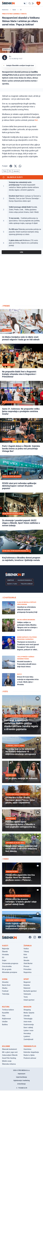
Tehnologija (28, 1019)
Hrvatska (5, 955)
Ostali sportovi (29, 1000)
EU (21, 9)
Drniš (25, 957)
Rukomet (27, 988)
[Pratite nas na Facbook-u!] (30, 937)
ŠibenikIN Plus (30, 1046)
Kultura (5, 1007)
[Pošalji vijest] (33, 3)
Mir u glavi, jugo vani (10, 1052)
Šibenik (5, 952)
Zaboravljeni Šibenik (9, 1055)
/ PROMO (6, 306)
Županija (28, 946)
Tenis (26, 997)
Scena (4, 979)
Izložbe (5, 1022)
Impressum (21, 1074)
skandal (16, 171)
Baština (5, 1025)
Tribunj (26, 952)
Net (36, 120)
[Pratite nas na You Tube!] (39, 937)
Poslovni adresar (26, 584)
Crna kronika (7, 966)
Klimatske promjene (9, 972)
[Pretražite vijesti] (29, 3)
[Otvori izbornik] (38, 3)
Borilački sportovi (30, 991)
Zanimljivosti (28, 1039)
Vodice (26, 949)
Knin (25, 955)
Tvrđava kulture (8, 1010)
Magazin (27, 1007)
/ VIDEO (5, 859)
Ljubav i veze (28, 1030)
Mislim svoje (6, 1061)
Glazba (4, 988)
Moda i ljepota (29, 1013)
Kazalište (5, 1013)
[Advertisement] (21, 281)
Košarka (27, 985)
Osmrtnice (10, 580)
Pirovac (26, 966)
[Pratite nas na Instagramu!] (34, 937)
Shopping (27, 1010)
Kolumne (6, 1046)
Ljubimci (27, 1036)
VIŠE (21, 252)
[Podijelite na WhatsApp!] (20, 166)
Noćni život (6, 985)
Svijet (4, 960)
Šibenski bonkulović (9, 1049)
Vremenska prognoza (10, 963)
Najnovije (5, 949)
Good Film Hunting (9, 1058)
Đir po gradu (6, 969)
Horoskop (27, 1033)
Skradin (26, 960)
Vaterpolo (27, 994)
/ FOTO (5, 691)
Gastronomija (29, 1025)
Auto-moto (28, 1022)
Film (3, 1016)
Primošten (27, 969)
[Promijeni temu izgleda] (25, 3)
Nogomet (27, 982)
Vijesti (14, 9)
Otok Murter (28, 963)
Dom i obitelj (28, 1028)
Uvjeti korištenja (21, 1077)
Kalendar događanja (25, 580)
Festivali (5, 991)
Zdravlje (27, 1016)
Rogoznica (27, 972)
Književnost (6, 1019)
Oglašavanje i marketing (21, 1080)
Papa (4, 171)
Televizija (5, 994)
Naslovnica (5, 9)
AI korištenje (21, 1084)
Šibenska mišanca (9, 1064)
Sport (26, 979)
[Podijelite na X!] (15, 166)
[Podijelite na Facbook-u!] (11, 166)
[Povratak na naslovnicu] (12, 3)
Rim (10, 171)
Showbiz (5, 982)
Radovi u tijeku (12, 584)
